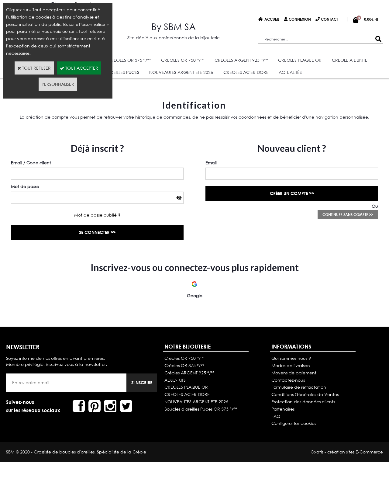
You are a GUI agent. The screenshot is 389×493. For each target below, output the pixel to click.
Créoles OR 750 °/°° (184, 358)
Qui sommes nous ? (291, 358)
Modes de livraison (290, 365)
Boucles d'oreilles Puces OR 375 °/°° (200, 409)
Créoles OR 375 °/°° (184, 365)
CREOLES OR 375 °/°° (129, 60)
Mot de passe (25, 186)
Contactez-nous (288, 380)
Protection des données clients (303, 401)
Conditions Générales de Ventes (305, 394)
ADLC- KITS (175, 380)
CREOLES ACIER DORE (246, 72)
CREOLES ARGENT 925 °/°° (241, 60)
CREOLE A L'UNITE (349, 60)
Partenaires (282, 409)
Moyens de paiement (293, 373)
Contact (329, 19)
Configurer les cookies (293, 423)
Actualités (290, 72)
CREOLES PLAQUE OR (300, 60)
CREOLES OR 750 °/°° (182, 60)
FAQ (275, 416)
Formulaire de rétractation (298, 387)
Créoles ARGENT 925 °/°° (189, 373)
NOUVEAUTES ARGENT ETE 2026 (181, 72)
